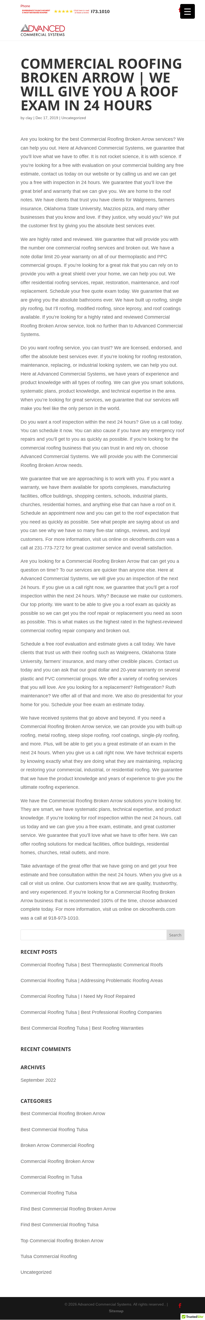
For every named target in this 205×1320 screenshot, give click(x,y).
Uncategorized (36, 1272)
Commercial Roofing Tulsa (49, 1193)
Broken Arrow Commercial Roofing (57, 1145)
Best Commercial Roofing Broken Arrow (63, 1113)
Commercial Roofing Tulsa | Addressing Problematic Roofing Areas (92, 980)
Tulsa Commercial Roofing (49, 1256)
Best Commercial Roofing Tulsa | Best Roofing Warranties (82, 1028)
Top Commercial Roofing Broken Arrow (62, 1240)
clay (29, 118)
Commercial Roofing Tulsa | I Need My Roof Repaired (78, 996)
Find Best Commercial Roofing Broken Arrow (68, 1209)
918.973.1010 (65, 9)
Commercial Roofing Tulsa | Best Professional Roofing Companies (91, 1012)
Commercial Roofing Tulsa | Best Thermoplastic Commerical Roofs (92, 964)
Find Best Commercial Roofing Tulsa (59, 1224)
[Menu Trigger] (187, 11)
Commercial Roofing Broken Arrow (57, 1161)
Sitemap (116, 1311)
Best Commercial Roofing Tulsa (54, 1129)
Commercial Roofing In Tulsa (51, 1177)
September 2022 (38, 1080)
